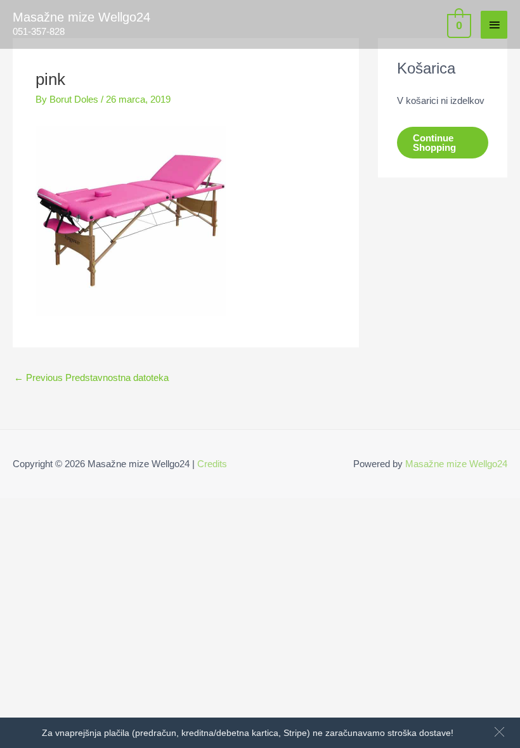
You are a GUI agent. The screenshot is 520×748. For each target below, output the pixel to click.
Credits (212, 463)
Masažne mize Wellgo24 (81, 17)
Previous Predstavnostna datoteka (91, 377)
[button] (499, 732)
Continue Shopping (434, 142)
